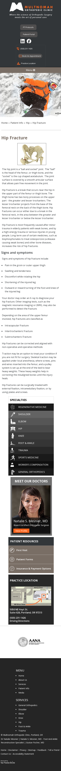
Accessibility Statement (23, 754)
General (31, 471)
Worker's (33, 464)
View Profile (21, 530)
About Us (22, 680)
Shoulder (24, 414)
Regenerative (32, 407)
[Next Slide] (60, 113)
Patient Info (23, 688)
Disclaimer (13, 750)
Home (4, 122)
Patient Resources (24, 541)
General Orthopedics (27, 705)
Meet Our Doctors (31, 481)
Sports (28, 457)
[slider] (58, 113)
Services (22, 684)
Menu (29, 70)
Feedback (41, 750)
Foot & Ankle (26, 443)
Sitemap (32, 750)
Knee (21, 435)
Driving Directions (20, 620)
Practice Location (28, 63)
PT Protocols (28, 27)
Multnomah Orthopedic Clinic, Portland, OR (23, 735)
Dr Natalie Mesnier (9, 739)
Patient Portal (29, 34)
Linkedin (22, 41)
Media (21, 692)
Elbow (22, 421)
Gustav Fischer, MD (35, 742)
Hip (20, 428)
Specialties (18, 400)
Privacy (23, 750)
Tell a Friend (53, 750)
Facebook (29, 41)
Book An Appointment (31, 56)
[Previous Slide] (56, 113)
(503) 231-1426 (26, 48)
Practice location (24, 580)
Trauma (23, 450)
